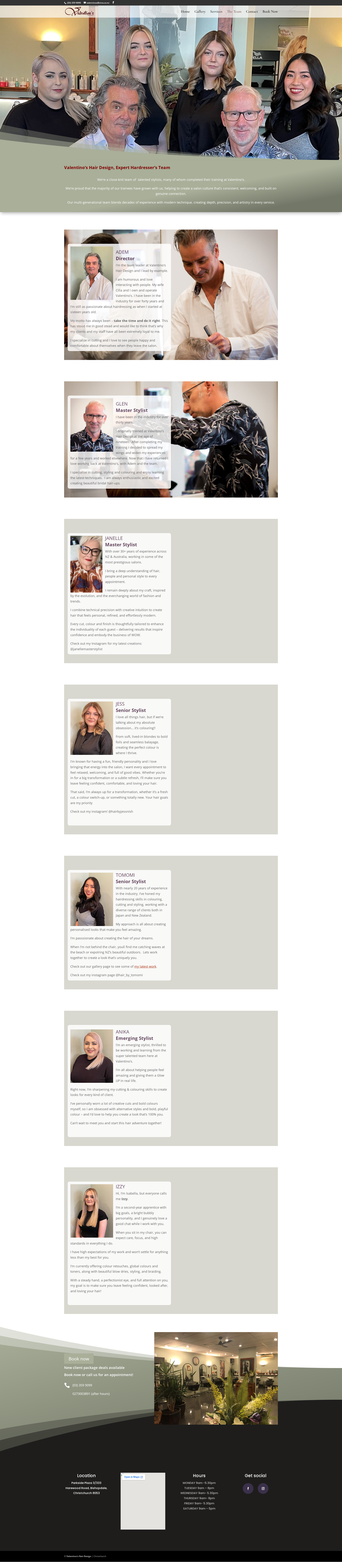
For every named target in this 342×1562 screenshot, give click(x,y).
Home (185, 12)
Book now (79, 1359)
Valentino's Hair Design (78, 1556)
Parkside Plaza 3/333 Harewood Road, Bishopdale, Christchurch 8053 (86, 1488)
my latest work (145, 966)
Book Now (270, 12)
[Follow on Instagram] (263, 1488)
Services (216, 12)
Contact (252, 12)
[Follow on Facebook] (248, 1488)
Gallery (200, 12)
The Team (234, 12)
